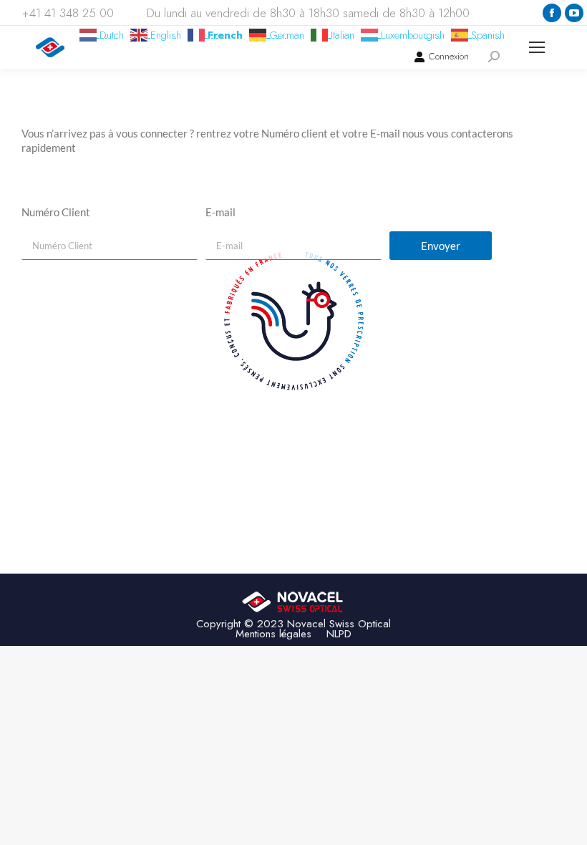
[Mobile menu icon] (537, 47)
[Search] (494, 56)
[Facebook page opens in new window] (552, 13)
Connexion (449, 56)
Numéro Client (55, 212)
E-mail (220, 212)
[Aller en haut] (565, 823)
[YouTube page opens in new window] (574, 13)
